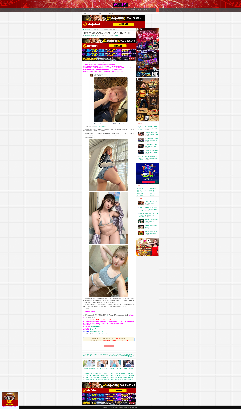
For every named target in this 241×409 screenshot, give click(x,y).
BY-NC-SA (117, 338)
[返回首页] (83, 29)
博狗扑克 (94, 35)
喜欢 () (109, 346)
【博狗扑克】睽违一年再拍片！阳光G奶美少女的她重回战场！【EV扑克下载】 (95, 354)
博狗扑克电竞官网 (140, 195)
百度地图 (121, 407)
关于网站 (112, 407)
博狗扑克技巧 (125, 10)
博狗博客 (146, 10)
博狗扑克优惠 (100, 10)
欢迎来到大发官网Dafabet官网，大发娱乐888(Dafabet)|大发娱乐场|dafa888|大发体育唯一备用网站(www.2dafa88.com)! (108, 68)
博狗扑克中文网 (100, 334)
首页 (84, 10)
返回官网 (139, 10)
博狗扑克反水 (151, 191)
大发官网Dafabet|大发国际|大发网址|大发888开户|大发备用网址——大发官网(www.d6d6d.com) (103, 71)
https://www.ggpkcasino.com (96, 331)
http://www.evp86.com (120, 314)
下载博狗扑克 (108, 10)
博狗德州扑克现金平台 (141, 190)
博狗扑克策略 (151, 195)
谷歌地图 (125, 407)
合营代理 (116, 407)
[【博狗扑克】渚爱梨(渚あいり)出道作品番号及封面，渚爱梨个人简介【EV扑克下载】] (102, 363)
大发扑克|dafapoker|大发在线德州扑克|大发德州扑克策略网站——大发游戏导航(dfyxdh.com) (102, 66)
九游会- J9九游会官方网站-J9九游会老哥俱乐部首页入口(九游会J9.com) (100, 64)
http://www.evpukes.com (94, 328)
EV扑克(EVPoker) (91, 311)
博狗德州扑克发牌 (152, 188)
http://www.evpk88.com (97, 325)
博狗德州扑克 (140, 188)
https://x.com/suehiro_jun (100, 126)
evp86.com (107, 315)
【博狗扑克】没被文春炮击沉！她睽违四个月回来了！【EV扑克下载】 (106, 33)
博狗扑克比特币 (152, 193)
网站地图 (129, 407)
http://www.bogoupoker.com (96, 62)
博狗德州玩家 (88, 29)
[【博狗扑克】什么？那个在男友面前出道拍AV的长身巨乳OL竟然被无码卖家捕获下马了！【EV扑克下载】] (115, 363)
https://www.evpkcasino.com (95, 329)
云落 (137, 407)
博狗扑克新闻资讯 (140, 193)
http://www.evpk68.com (96, 326)
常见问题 (133, 10)
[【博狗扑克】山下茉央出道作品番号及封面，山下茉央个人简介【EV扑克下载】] (128, 363)
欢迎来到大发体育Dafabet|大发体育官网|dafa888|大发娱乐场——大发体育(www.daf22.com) (102, 69)
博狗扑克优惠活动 (140, 191)
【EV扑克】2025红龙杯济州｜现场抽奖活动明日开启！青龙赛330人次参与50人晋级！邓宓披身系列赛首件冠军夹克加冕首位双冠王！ (121, 355)
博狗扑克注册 (91, 10)
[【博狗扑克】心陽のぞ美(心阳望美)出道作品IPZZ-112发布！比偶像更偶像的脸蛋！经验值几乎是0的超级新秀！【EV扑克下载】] (89, 363)
